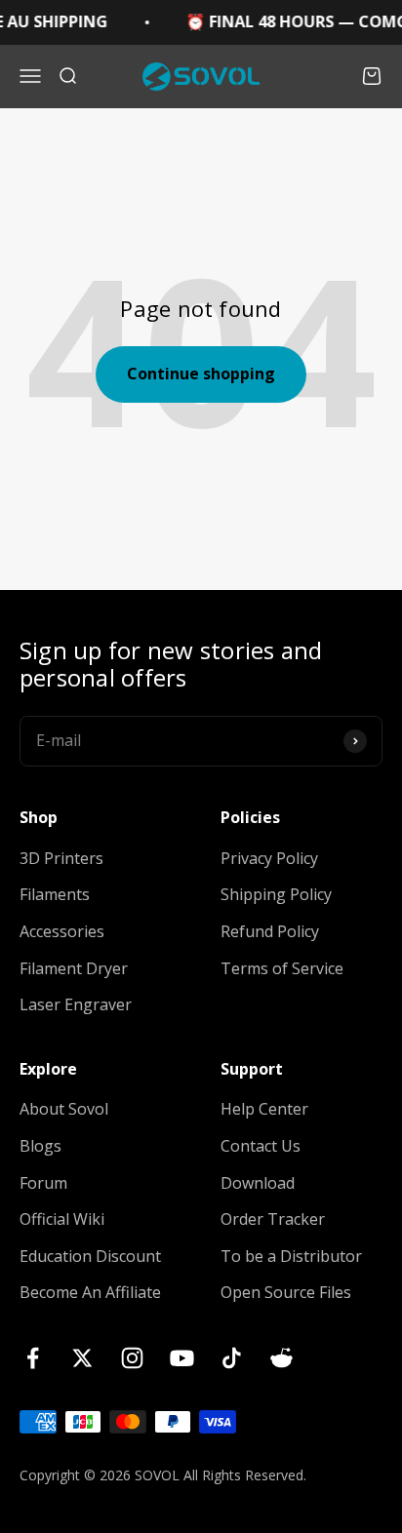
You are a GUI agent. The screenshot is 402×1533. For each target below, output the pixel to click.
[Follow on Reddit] (281, 1358)
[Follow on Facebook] (33, 1358)
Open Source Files (286, 1292)
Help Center (264, 1109)
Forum (43, 1183)
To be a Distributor (291, 1256)
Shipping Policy (276, 894)
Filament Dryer (74, 968)
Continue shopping (201, 373)
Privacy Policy (269, 858)
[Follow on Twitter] (82, 1358)
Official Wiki (62, 1219)
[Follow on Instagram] (132, 1358)
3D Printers (61, 858)
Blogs (40, 1146)
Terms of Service (282, 968)
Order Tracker (273, 1219)
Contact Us (261, 1146)
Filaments (55, 894)
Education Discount (90, 1256)
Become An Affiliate (90, 1292)
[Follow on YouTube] (182, 1358)
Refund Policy (270, 931)
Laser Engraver (76, 1004)
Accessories (62, 931)
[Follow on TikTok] (232, 1358)
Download (258, 1183)
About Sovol (64, 1109)
